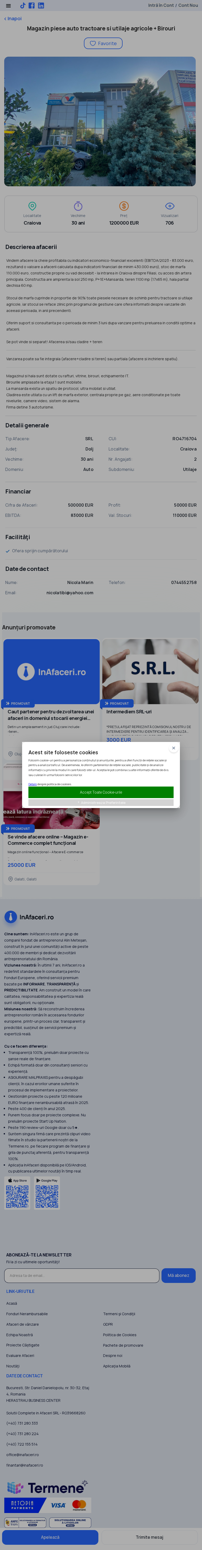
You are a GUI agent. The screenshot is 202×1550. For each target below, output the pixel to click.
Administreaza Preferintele (101, 802)
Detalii (32, 784)
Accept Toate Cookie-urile (101, 792)
